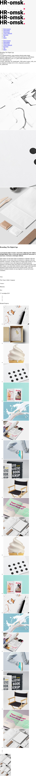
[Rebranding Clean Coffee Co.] (19, 411)
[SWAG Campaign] (19, 353)
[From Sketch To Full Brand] (19, 469)
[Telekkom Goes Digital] (19, 488)
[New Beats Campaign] (19, 373)
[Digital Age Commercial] (19, 392)
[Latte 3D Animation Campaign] (19, 507)
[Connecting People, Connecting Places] (19, 430)
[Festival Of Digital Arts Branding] (19, 450)
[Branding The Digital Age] (19, 334)
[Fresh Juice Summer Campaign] (19, 526)
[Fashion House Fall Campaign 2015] (19, 315)
